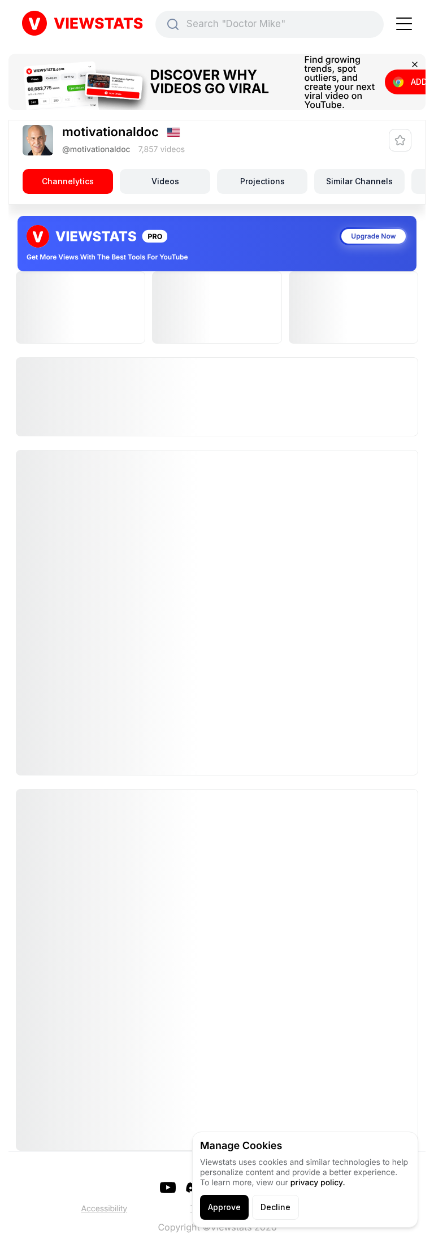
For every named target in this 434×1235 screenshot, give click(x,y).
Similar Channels (359, 181)
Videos (165, 181)
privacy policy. (317, 1183)
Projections (262, 181)
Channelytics (68, 181)
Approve (224, 1207)
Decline (275, 1207)
